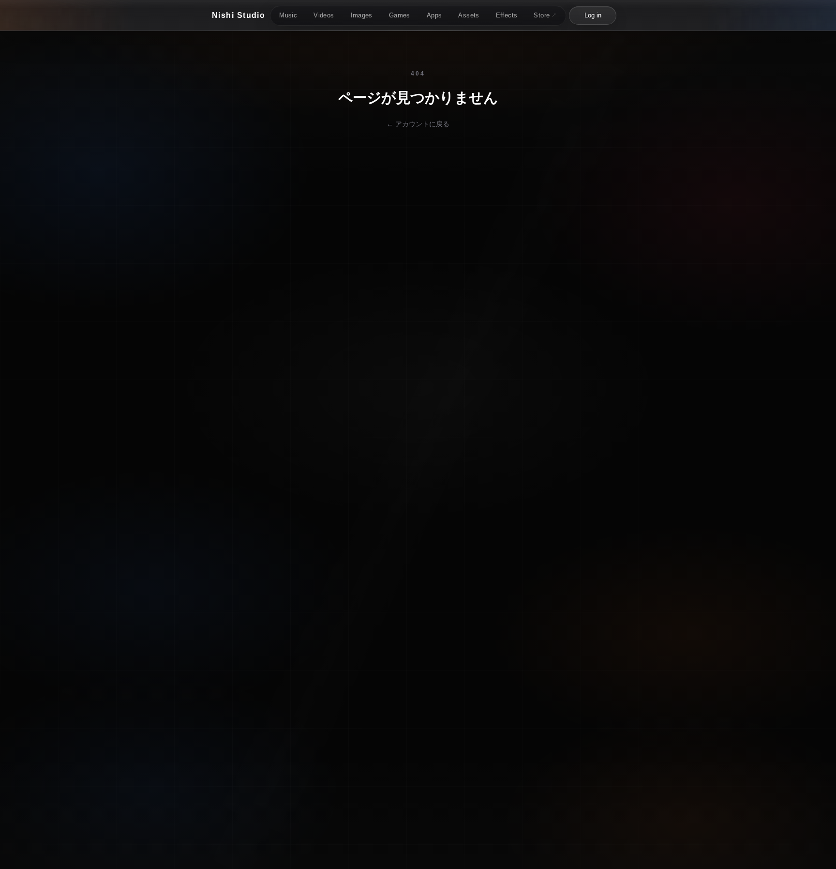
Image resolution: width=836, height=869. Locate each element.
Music (288, 15)
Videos (324, 15)
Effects (507, 15)
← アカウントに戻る (418, 124)
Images (362, 15)
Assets (468, 15)
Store (545, 15)
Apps (434, 15)
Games (399, 15)
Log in (592, 15)
